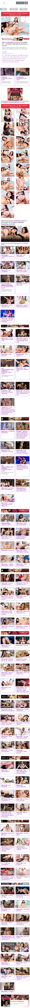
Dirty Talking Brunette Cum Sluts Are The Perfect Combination (22, 467)
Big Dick (18, 56)
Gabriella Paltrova (21, 537)
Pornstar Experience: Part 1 (22, 583)
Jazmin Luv (4, 407)
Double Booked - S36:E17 (21, 659)
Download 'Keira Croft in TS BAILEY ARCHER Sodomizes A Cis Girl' (15, 14)
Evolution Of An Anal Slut (22, 799)
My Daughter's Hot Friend (7, 451)
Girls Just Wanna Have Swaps (22, 270)
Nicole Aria (4, 390)
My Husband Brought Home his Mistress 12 (7, 938)
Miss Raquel (4, 255)
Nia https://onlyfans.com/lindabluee (7, 370)
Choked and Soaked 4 (7, 750)
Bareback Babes (20, 538)
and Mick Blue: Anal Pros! (22, 627)
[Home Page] (26, 2)
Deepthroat (22, 55)
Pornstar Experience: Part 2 (7, 583)
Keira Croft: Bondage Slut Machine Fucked (21, 772)
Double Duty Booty (6, 923)
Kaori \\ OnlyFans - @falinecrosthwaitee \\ (7, 285)
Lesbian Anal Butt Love (7, 305)
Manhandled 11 (5, 964)
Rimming (8, 60)
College (3, 58)
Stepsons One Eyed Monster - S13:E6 (7, 674)
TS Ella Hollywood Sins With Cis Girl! (7, 613)
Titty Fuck (4, 56)
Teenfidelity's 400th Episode (21, 752)
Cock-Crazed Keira (21, 597)
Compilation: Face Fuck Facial (7, 257)
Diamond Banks (5, 523)
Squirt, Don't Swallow (21, 564)
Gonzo (8, 56)
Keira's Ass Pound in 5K (22, 896)
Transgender (17, 60)
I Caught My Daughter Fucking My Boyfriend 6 (7, 878)
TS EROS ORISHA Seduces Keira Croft (7, 339)
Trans (7, 58)
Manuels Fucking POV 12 (7, 799)
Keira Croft (5, 42)
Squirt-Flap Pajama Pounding (22, 551)
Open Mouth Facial (12, 58)
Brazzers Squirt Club (22, 284)
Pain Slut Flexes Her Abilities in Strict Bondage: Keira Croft (22, 340)
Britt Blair (19, 431)
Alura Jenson (5, 876)
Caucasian (22, 60)
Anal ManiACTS (6, 786)
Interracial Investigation (5, 863)
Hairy (11, 56)
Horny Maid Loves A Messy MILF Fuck (21, 490)
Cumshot (23, 58)
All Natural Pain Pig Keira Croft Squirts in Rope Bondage (7, 849)
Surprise (25, 645)
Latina (6, 55)
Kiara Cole (19, 812)
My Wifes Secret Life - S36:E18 (7, 659)
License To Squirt (6, 524)
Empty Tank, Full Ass (6, 537)
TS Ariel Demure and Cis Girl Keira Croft (6, 504)
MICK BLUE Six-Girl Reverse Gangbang (7, 392)
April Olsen (19, 465)
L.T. (2, 863)
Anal (18, 55)
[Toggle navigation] (4, 3)
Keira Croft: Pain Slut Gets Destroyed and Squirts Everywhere (7, 814)
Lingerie (3, 61)
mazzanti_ (4, 77)
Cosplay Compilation (22, 709)
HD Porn (12, 60)
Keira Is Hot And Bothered (21, 523)
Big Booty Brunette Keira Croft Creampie (7, 320)
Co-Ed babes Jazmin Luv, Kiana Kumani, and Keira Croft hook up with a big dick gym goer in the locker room (7, 410)
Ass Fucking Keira (5, 646)
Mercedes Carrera (6, 936)
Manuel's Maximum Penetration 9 (7, 709)
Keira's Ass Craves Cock (22, 673)
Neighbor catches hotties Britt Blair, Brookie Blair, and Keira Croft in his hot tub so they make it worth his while (22, 435)
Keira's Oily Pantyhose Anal (22, 612)
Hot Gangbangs (5, 270)
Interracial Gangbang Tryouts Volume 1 (22, 978)
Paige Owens (20, 687)
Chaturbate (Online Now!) (6, 79)
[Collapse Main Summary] (4, 51)
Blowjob (14, 56)
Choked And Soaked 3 (22, 923)
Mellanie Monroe (21, 488)
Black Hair (17, 61)
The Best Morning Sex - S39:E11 (7, 564)
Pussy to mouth (24, 56)
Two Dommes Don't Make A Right (22, 369)
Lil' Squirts (11, 991)
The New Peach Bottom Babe (22, 737)
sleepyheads (19, 77)
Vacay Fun (11, 550)
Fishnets (19, 58)
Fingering (4, 60)
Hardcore (10, 55)
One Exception (6, 909)
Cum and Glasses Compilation (22, 305)
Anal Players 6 (21, 863)
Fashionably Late (21, 786)
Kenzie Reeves (20, 847)
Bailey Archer (13, 42)
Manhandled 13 (5, 771)
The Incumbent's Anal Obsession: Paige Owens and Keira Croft (22, 689)
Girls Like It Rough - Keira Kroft (7, 723)
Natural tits (14, 55)
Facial (26, 55)
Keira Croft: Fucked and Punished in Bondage (22, 452)
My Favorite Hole (20, 255)
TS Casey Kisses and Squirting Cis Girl (7, 598)
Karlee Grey (19, 709)
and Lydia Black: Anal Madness (7, 488)
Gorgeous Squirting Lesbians (21, 848)
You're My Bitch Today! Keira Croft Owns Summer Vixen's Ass (22, 393)
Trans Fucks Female (10, 61)
